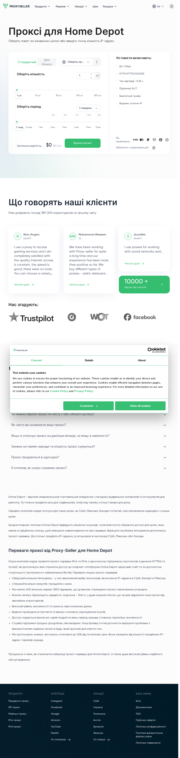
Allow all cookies (140, 405)
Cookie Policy (59, 391)
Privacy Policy (83, 391)
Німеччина (99, 714)
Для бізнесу (47, 62)
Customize (86, 405)
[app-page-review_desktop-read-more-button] (162, 284)
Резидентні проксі (18, 701)
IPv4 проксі (14, 720)
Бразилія (98, 726)
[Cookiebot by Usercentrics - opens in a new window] (150, 350)
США (96, 701)
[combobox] (76, 62)
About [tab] (142, 360)
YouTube (56, 726)
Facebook (56, 707)
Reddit (55, 733)
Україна (98, 707)
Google (55, 714)
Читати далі (22, 284)
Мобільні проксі (17, 714)
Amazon (55, 720)
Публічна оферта (146, 720)
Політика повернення (148, 743)
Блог (138, 701)
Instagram (56, 701)
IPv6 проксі (14, 726)
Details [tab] (89, 360)
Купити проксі (82, 143)
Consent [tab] (36, 360)
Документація (144, 707)
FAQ (138, 714)
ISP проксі (14, 707)
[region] (89, 317)
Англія (97, 720)
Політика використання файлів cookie (149, 735)
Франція (98, 733)
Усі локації (99, 739)
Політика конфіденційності (151, 726)
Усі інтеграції (58, 739)
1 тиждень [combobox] (85, 108)
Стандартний (27, 62)
